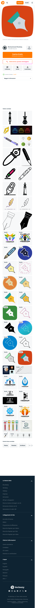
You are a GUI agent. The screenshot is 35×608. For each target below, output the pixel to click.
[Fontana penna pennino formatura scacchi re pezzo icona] (10, 250)
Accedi (27, 2)
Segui (29, 48)
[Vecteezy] (2, 2)
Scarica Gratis (17, 55)
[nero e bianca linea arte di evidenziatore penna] (10, 235)
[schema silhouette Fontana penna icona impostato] (17, 297)
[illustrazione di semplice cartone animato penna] (10, 220)
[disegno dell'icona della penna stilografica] (10, 344)
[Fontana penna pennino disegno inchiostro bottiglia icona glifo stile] (10, 118)
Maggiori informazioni (10, 78)
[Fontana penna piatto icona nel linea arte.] (12, 185)
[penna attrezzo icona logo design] (10, 314)
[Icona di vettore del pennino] (10, 359)
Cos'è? (14, 74)
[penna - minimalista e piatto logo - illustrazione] (8, 203)
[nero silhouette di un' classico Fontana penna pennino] (10, 133)
